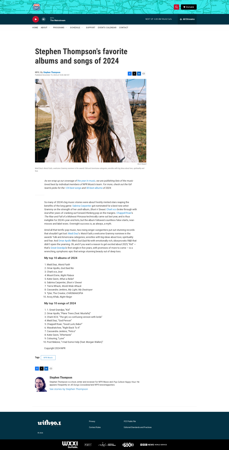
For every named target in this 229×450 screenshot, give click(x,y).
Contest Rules (95, 427)
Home (35, 28)
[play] (36, 19)
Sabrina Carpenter (81, 205)
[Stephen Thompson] (41, 384)
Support (90, 28)
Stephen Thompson (51, 72)
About (44, 28)
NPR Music (48, 357)
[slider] (47, 19)
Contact (123, 28)
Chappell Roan (123, 213)
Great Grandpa (58, 247)
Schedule (75, 28)
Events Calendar (107, 28)
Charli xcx (111, 209)
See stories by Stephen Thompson (69, 389)
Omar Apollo (64, 240)
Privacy (92, 421)
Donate (190, 7)
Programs (58, 28)
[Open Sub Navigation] (49, 28)
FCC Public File (130, 421)
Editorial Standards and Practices (138, 427)
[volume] (43, 19)
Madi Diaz (73, 233)
